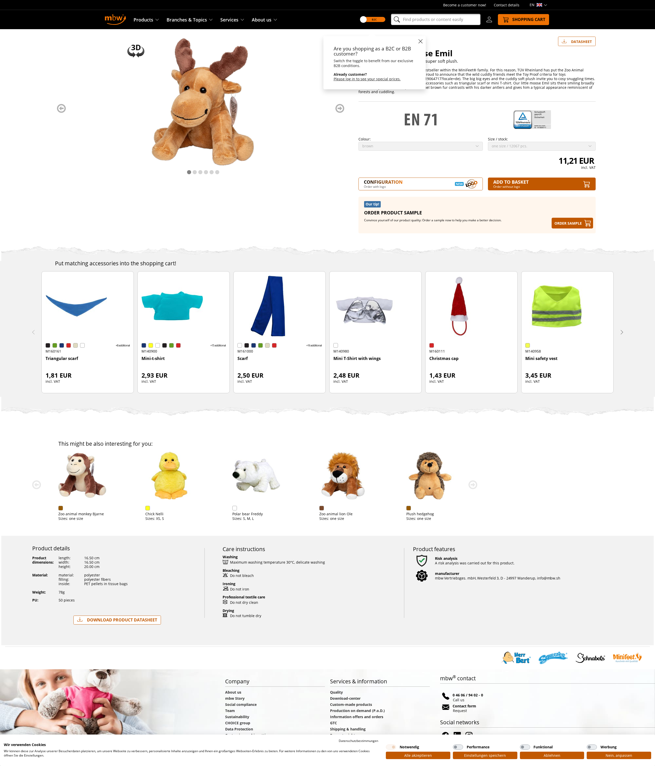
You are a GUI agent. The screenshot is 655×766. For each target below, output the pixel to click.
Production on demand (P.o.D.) (357, 710)
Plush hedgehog (420, 513)
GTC (333, 722)
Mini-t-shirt (153, 358)
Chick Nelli (154, 513)
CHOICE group (237, 722)
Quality (336, 692)
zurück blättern (61, 108)
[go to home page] (115, 19)
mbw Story (235, 698)
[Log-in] (489, 19)
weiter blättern (339, 108)
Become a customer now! (464, 5)
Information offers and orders (356, 716)
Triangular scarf (62, 358)
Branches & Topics (187, 20)
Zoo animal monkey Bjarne (81, 513)
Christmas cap (443, 358)
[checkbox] (391, 747)
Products (143, 20)
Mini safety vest (541, 358)
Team (230, 710)
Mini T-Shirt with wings (357, 358)
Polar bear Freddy (247, 513)
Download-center (345, 698)
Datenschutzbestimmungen (358, 741)
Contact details (506, 5)
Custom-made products (351, 704)
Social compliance (241, 704)
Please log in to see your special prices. (367, 78)
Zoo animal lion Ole (336, 513)
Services (229, 20)
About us (261, 20)
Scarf (242, 358)
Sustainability (237, 716)
